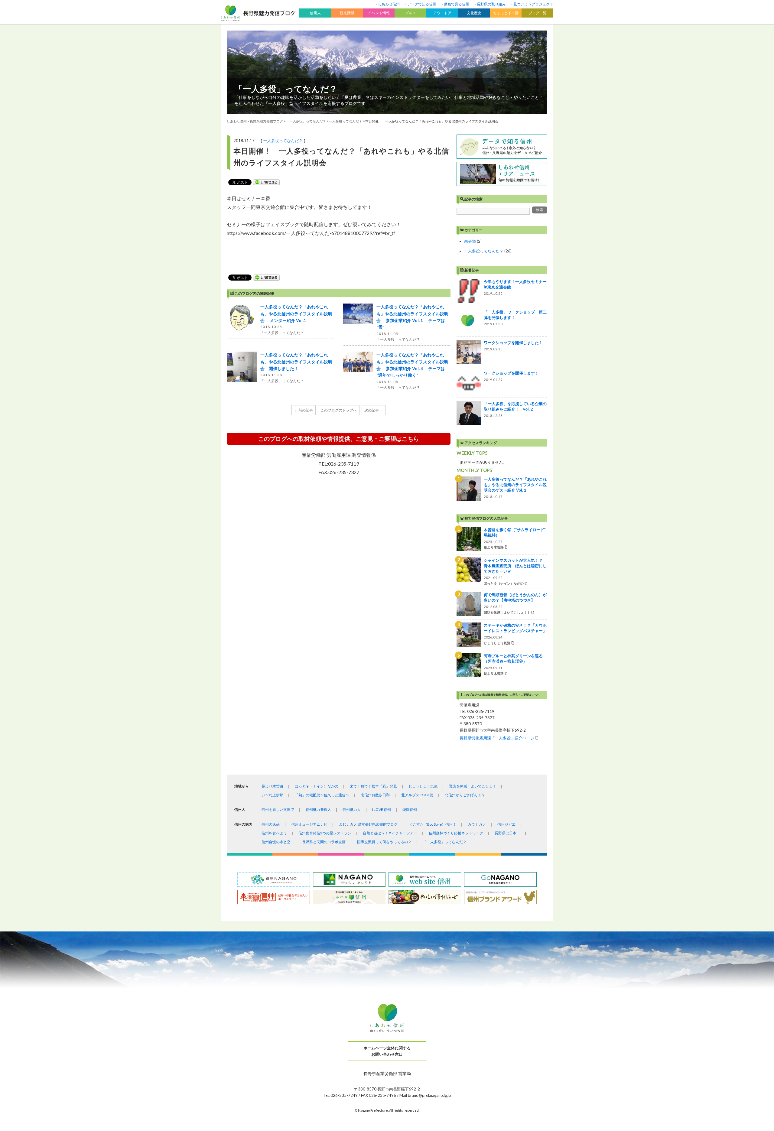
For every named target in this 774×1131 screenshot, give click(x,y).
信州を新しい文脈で (278, 809)
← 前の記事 (303, 410)
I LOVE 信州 (381, 809)
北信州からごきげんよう (465, 795)
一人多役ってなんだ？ (283, 140)
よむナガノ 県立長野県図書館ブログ (368, 824)
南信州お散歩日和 (375, 795)
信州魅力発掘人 (318, 809)
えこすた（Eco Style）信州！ (432, 824)
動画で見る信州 (456, 4)
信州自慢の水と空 (276, 842)
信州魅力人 (352, 809)
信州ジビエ (506, 824)
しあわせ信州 (389, 4)
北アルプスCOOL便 (417, 795)
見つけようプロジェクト (533, 4)
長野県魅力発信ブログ (266, 121)
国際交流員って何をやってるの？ (384, 842)
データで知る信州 (421, 4)
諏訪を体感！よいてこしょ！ (472, 786)
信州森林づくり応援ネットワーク (456, 833)
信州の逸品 (271, 824)
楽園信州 (409, 809)
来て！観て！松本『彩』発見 (373, 786)
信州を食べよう (274, 833)
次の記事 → (373, 410)
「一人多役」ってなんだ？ (285, 88)
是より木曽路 (272, 786)
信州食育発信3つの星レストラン (324, 833)
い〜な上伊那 (272, 795)
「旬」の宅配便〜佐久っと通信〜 (322, 795)
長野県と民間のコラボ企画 (324, 842)
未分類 (470, 241)
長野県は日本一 (507, 833)
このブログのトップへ (338, 410)
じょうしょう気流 (422, 786)
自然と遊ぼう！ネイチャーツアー (390, 833)
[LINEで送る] (266, 182)
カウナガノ (477, 824)
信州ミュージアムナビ (309, 824)
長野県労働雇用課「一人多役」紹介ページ (497, 738)
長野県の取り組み (491, 4)
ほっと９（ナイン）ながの (316, 786)
